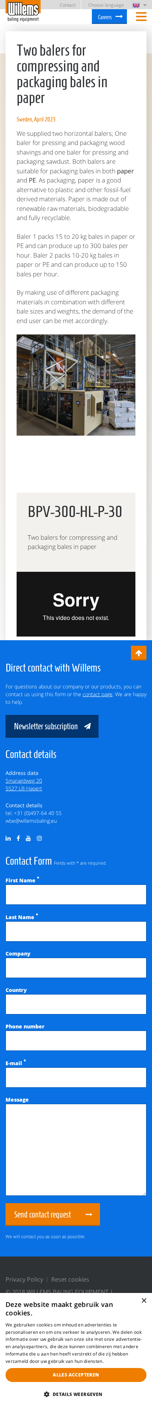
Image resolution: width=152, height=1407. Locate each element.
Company (18, 953)
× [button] (143, 1301)
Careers (105, 17)
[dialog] (76, 1350)
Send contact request (42, 1214)
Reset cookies (70, 1279)
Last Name (22, 917)
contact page (98, 694)
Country (16, 989)
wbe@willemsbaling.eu (31, 820)
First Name (22, 880)
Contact (68, 5)
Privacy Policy (24, 1279)
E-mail (16, 1063)
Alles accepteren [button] (76, 1375)
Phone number (25, 1026)
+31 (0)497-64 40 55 (38, 812)
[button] (76, 1394)
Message (17, 1099)
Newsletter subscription (46, 726)
